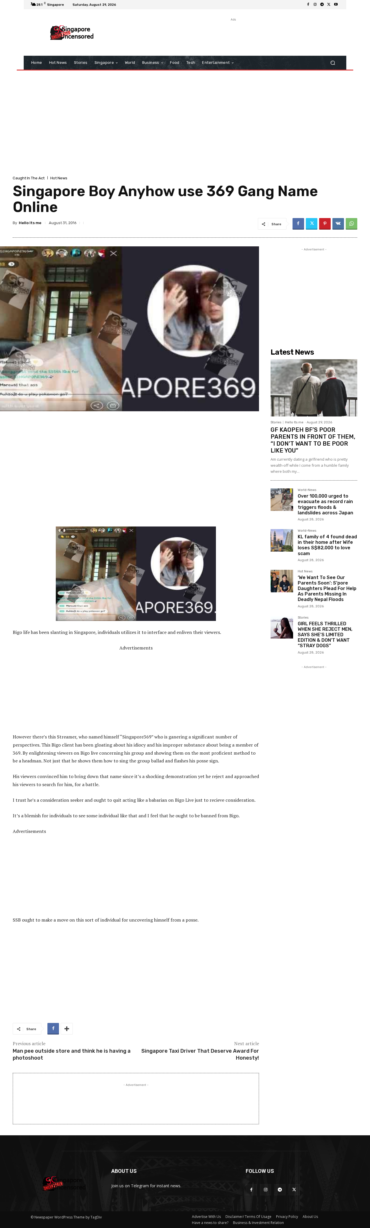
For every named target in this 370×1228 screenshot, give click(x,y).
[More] (67, 1029)
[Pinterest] (325, 224)
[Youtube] (335, 4)
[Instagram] (315, 4)
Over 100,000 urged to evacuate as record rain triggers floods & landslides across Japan (325, 504)
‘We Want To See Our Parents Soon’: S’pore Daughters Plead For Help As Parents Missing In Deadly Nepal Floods (327, 588)
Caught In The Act (29, 178)
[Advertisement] (232, 36)
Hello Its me (30, 223)
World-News (307, 490)
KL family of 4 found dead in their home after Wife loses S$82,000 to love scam (327, 545)
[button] (332, 63)
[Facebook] (308, 4)
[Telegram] (322, 4)
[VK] (338, 224)
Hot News (58, 178)
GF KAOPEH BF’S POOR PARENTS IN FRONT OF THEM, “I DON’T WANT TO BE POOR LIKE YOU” (313, 440)
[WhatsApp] (351, 224)
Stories (276, 422)
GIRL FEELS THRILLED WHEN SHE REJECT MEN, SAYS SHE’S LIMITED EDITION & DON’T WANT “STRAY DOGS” (325, 635)
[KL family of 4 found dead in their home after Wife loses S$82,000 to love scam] (282, 540)
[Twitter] (328, 4)
